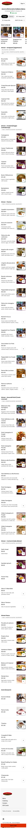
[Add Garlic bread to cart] (23, 554)
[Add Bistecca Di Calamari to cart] (23, 668)
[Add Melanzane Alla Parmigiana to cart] (23, 412)
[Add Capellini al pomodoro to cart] (23, 214)
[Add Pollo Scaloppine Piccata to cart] (23, 452)
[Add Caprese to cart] (23, 167)
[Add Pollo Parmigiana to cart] (23, 492)
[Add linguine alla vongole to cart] (23, 255)
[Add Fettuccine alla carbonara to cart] (23, 241)
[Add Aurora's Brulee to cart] (23, 700)
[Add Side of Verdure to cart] (23, 607)
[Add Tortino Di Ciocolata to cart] (23, 754)
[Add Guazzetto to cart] (23, 117)
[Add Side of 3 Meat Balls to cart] (23, 594)
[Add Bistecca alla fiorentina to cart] (23, 465)
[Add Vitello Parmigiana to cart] (23, 506)
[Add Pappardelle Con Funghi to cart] (23, 362)
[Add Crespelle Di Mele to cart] (23, 740)
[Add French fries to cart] (23, 580)
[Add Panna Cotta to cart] (23, 713)
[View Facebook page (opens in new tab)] (3, 819)
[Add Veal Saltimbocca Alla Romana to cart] (23, 479)
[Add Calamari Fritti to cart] (23, 104)
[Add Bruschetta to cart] (23, 64)
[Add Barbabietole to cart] (23, 193)
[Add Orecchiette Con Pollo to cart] (23, 349)
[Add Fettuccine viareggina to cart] (23, 308)
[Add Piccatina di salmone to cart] (23, 628)
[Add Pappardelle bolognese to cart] (9, 35)
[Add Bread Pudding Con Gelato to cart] (23, 767)
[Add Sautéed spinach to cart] (23, 567)
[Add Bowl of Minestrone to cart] (23, 180)
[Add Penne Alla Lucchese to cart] (23, 375)
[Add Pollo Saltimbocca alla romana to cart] (23, 425)
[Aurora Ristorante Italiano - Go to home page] (7, 3)
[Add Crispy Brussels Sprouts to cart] (23, 90)
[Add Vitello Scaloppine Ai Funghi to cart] (23, 519)
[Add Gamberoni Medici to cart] (23, 655)
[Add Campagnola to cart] (23, 140)
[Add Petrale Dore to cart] (23, 681)
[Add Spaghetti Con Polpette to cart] (22, 35)
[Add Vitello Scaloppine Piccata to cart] (23, 532)
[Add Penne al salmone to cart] (23, 389)
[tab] (4, 16)
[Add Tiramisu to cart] (23, 727)
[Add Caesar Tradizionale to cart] (23, 153)
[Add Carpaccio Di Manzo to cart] (23, 77)
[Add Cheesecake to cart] (23, 780)
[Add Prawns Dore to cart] (23, 641)
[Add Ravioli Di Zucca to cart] (23, 322)
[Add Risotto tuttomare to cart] (23, 281)
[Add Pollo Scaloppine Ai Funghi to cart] (23, 438)
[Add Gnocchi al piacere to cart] (23, 228)
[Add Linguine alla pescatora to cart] (23, 268)
